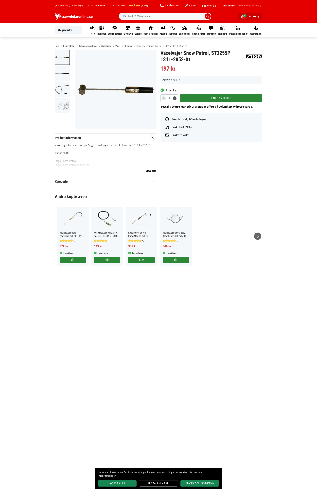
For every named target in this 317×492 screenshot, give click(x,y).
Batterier (101, 33)
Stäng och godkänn (199, 483)
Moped (163, 33)
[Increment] (174, 98)
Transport (211, 33)
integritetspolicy (107, 475)
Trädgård (222, 33)
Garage (138, 33)
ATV (93, 33)
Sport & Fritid (198, 33)
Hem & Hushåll (150, 33)
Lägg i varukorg (221, 98)
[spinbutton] (169, 98)
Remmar (173, 33)
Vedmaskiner (255, 33)
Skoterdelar (184, 33)
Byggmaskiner (115, 33)
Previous (79, 89)
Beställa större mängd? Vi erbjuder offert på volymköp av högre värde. (206, 106)
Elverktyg (128, 33)
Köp (72, 260)
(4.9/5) (144, 5)
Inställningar (158, 483)
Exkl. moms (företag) (250, 5)
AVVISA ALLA (117, 483)
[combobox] (165, 16)
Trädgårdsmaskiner (238, 33)
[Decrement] (164, 98)
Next (152, 89)
